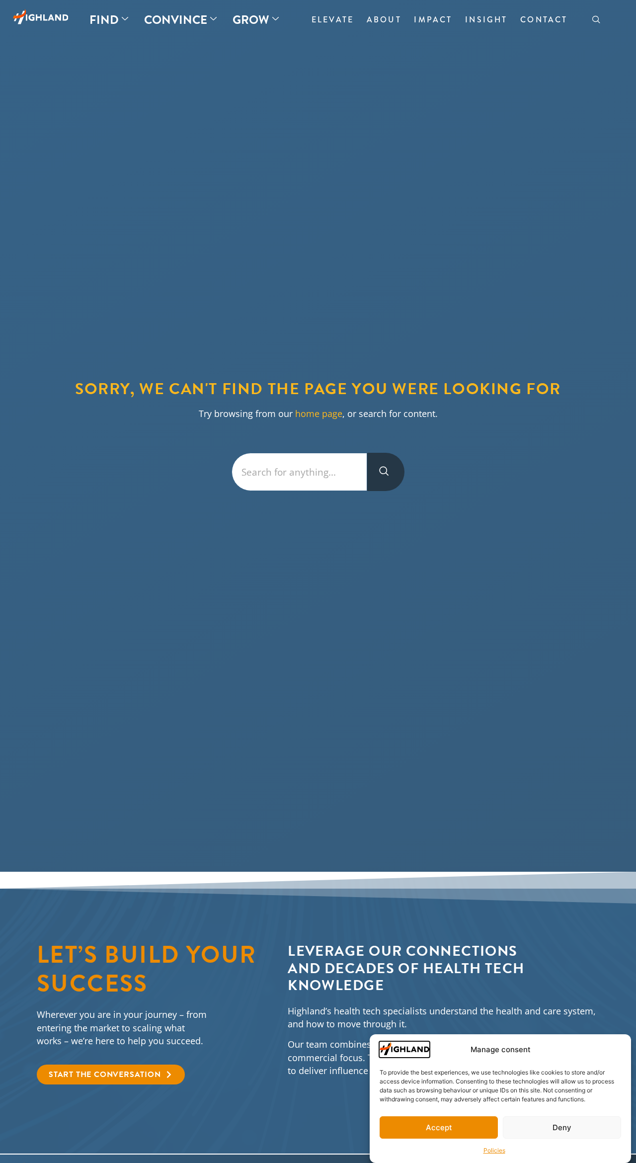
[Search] (385, 472)
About (384, 19)
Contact (543, 19)
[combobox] (299, 472)
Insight (486, 19)
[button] (596, 20)
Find (104, 20)
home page (318, 413)
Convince (175, 20)
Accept (439, 1127)
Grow (251, 20)
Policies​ (494, 1150)
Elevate (333, 19)
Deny (562, 1127)
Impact (433, 19)
